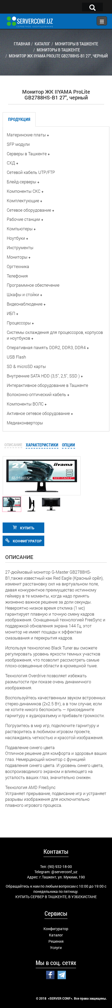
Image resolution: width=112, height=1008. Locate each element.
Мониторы (17, 257)
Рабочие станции (23, 219)
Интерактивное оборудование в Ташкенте (47, 385)
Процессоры (19, 323)
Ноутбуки (16, 238)
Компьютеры (20, 228)
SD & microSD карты (26, 366)
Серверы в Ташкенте (27, 153)
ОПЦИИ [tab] (68, 444)
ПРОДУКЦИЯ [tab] (19, 119)
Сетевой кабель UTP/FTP (31, 172)
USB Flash (16, 357)
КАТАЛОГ (42, 43)
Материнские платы (26, 134)
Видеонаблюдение (24, 304)
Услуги (56, 947)
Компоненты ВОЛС (25, 404)
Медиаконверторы (25, 422)
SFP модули (18, 144)
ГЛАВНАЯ (22, 43)
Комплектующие (23, 200)
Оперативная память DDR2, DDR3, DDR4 (46, 347)
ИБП (11, 313)
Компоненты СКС (23, 191)
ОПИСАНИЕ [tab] (13, 444)
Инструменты (20, 247)
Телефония (17, 276)
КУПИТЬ (26, 527)
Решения (56, 941)
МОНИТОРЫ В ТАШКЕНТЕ (76, 43)
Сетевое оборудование (29, 210)
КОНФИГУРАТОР (27, 540)
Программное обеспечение (33, 285)
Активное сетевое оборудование (38, 413)
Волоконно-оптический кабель (36, 394)
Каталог (56, 934)
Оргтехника (18, 266)
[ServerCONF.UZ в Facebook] (50, 974)
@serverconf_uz (64, 871)
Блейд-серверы (21, 181)
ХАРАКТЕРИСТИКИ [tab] (42, 444)
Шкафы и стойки (23, 294)
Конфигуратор (55, 928)
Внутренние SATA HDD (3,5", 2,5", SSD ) (43, 375)
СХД (11, 163)
